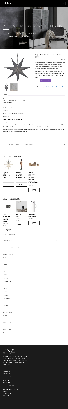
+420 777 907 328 (6, 371)
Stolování (5, 315)
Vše (45, 87)
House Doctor (7, 302)
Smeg (5, 271)
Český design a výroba (8, 250)
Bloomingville (7, 298)
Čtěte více (20, 224)
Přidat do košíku (45, 80)
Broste (5, 288)
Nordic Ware (7, 268)
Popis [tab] (5, 94)
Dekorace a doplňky (44, 86)
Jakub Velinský (7, 308)
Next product (29, 144)
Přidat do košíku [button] (8, 184)
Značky (19, 33)
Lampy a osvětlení (7, 322)
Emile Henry (7, 278)
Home (9, 33)
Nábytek (5, 325)
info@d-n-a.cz (6, 380)
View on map (6, 395)
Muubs (5, 291)
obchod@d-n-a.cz (7, 382)
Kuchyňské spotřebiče (8, 254)
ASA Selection (7, 281)
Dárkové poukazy (7, 329)
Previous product (13, 144)
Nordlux (6, 261)
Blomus (6, 285)
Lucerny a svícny (53, 86)
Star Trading (32, 33)
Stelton (6, 305)
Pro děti (5, 319)
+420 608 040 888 (6, 373)
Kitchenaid (6, 274)
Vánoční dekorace (39, 87)
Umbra (5, 264)
